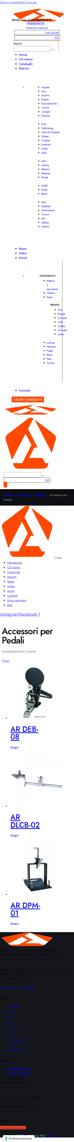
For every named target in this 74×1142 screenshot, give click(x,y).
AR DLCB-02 (25, 821)
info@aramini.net (35, 24)
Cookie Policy (28, 988)
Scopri (14, 747)
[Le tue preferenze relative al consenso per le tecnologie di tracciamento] (19, 1138)
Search (17, 43)
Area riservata (52, 32)
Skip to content (9, 2)
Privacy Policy (8, 988)
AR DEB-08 (24, 733)
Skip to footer (28, 2)
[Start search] (53, 49)
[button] (6, 660)
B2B (56, 37)
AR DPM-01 (25, 909)
